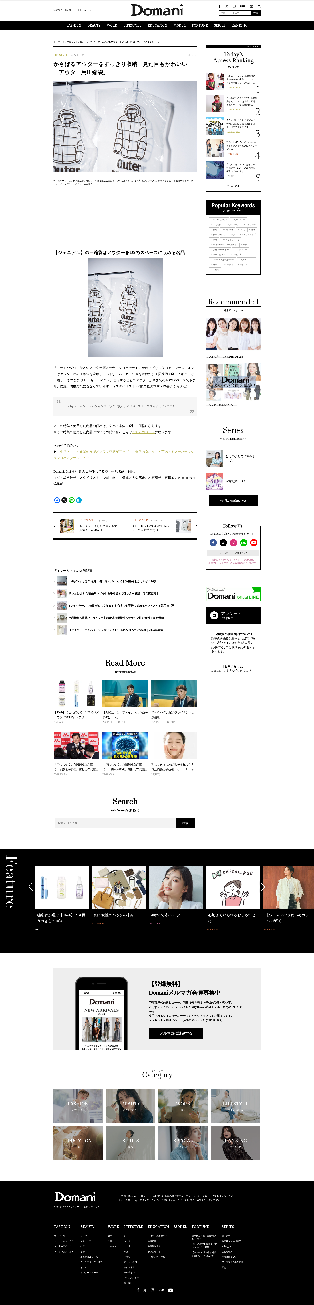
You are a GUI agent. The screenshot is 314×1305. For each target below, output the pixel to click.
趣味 (253, 229)
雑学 (110, 1236)
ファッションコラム (64, 1241)
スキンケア (85, 1241)
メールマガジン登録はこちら (233, 553)
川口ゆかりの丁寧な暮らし (224, 244)
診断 (214, 239)
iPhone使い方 (218, 254)
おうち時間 (250, 224)
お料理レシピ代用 (220, 249)
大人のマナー (239, 219)
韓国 (245, 244)
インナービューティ (90, 1272)
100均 (242, 229)
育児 (214, 229)
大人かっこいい (247, 259)
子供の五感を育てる (157, 1236)
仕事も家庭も (218, 234)
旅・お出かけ (130, 1262)
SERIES (220, 26)
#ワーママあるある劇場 (223, 259)
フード (127, 1241)
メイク (83, 1236)
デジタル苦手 (241, 249)
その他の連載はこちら (233, 501)
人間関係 (216, 224)
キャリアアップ (248, 234)
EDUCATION (157, 26)
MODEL (180, 26)
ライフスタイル (70, 42)
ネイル (83, 1267)
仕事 (110, 1241)
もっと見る (233, 185)
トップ (56, 42)
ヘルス (127, 1251)
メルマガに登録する (176, 1033)
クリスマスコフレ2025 (91, 1262)
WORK (112, 26)
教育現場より (154, 1246)
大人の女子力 (233, 224)
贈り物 (127, 1283)
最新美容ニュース (89, 1257)
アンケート (231, 613)
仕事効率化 (228, 229)
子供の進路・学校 (156, 1257)
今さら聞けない (219, 219)
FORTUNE (200, 26)
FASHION (74, 26)
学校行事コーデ (155, 1241)
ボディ (83, 1251)
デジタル (112, 1246)
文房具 (215, 269)
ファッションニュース (65, 1251)
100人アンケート (132, 1277)
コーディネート (61, 1236)
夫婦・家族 (129, 1267)
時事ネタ (243, 264)
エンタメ (128, 1246)
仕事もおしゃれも (231, 239)
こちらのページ (143, 432)
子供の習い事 (154, 1251)
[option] (62, 899)
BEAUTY (94, 26)
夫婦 (233, 234)
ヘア (82, 1246)
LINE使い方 (236, 254)
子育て (127, 1257)
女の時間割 (228, 264)
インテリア (94, 42)
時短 (214, 264)
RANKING (239, 26)
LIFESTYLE (132, 26)
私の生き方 (129, 1272)
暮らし (83, 42)
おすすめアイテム (62, 1246)
